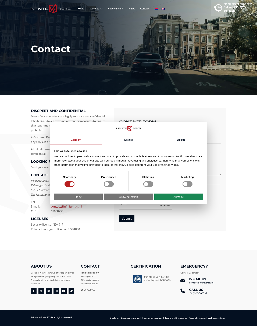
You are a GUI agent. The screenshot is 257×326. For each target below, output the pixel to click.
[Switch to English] (163, 8)
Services (95, 8)
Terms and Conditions (176, 317)
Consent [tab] (76, 139)
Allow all (178, 196)
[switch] (109, 184)
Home (80, 8)
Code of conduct (197, 317)
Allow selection (128, 196)
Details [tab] (128, 139)
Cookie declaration (153, 317)
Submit (127, 218)
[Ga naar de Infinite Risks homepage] (50, 8)
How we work (115, 8)
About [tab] (181, 139)
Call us (198, 291)
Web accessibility (216, 317)
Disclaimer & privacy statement (125, 317)
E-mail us (201, 281)
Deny (78, 196)
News (131, 8)
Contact (144, 8)
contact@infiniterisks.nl (66, 206)
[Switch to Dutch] (156, 8)
